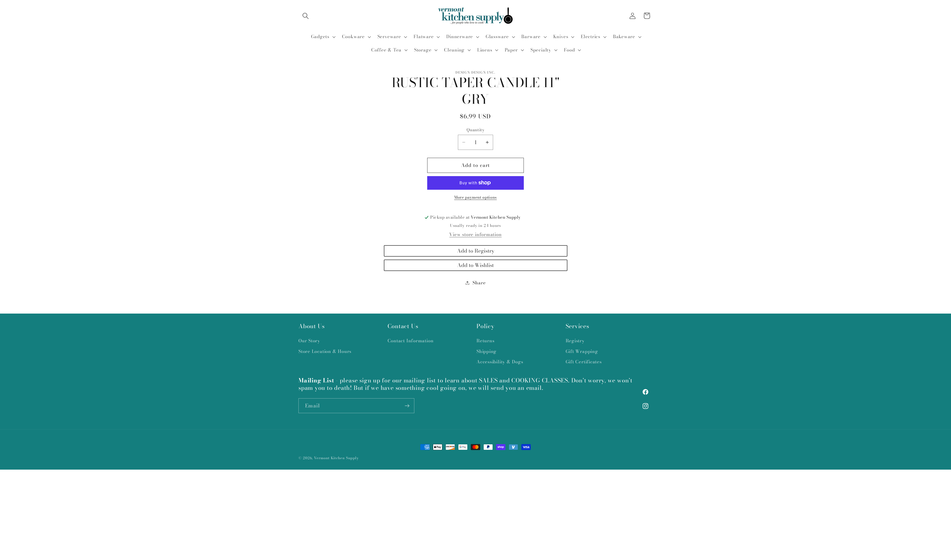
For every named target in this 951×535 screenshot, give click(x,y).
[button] (305, 16)
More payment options (475, 197)
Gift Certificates (584, 361)
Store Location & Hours (324, 351)
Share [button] (479, 282)
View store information (475, 234)
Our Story (309, 340)
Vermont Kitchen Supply (336, 458)
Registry (575, 340)
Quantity (475, 130)
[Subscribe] (407, 405)
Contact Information (411, 340)
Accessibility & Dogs (499, 361)
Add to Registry (475, 251)
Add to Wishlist (475, 265)
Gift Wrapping (582, 351)
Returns (485, 340)
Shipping (486, 351)
